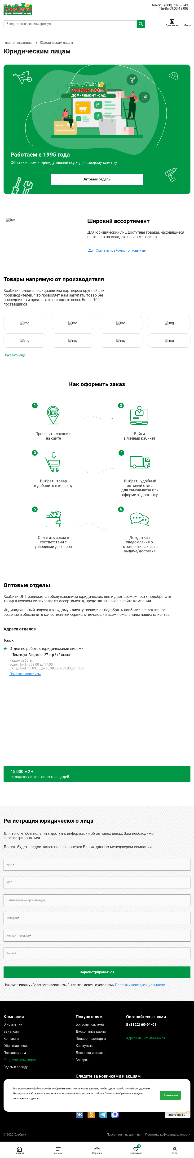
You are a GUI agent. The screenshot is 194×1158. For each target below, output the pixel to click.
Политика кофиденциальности (167, 1134)
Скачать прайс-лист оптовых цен (121, 250)
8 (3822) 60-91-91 (141, 1025)
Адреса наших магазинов (145, 1038)
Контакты (11, 1038)
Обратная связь (16, 1046)
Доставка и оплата (91, 1053)
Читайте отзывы (176, 1115)
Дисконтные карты (91, 1031)
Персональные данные (124, 1134)
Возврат (82, 1060)
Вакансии (11, 1031)
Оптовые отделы (97, 179)
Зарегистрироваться (97, 972)
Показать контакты (25, 674)
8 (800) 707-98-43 (175, 5)
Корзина (97, 1153)
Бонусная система (90, 1024)
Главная (19, 1153)
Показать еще (15, 355)
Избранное (136, 1149)
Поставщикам (15, 1053)
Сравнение (172, 25)
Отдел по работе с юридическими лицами (46, 649)
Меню (187, 25)
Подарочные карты (91, 1038)
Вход (174, 1153)
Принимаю (170, 1095)
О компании (13, 1024)
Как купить (84, 1046)
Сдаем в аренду (16, 1067)
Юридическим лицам (20, 1060)
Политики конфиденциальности (140, 985)
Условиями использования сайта (82, 1093)
